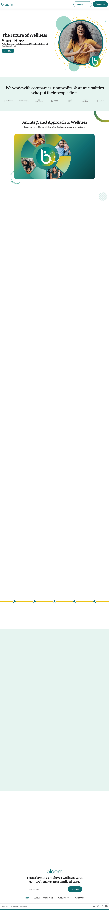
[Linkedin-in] (94, 906)
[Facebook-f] (102, 906)
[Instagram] (98, 906)
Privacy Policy (62, 898)
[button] (54, 156)
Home (27, 898)
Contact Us (48, 898)
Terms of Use (78, 898)
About (36, 898)
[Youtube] (106, 906)
